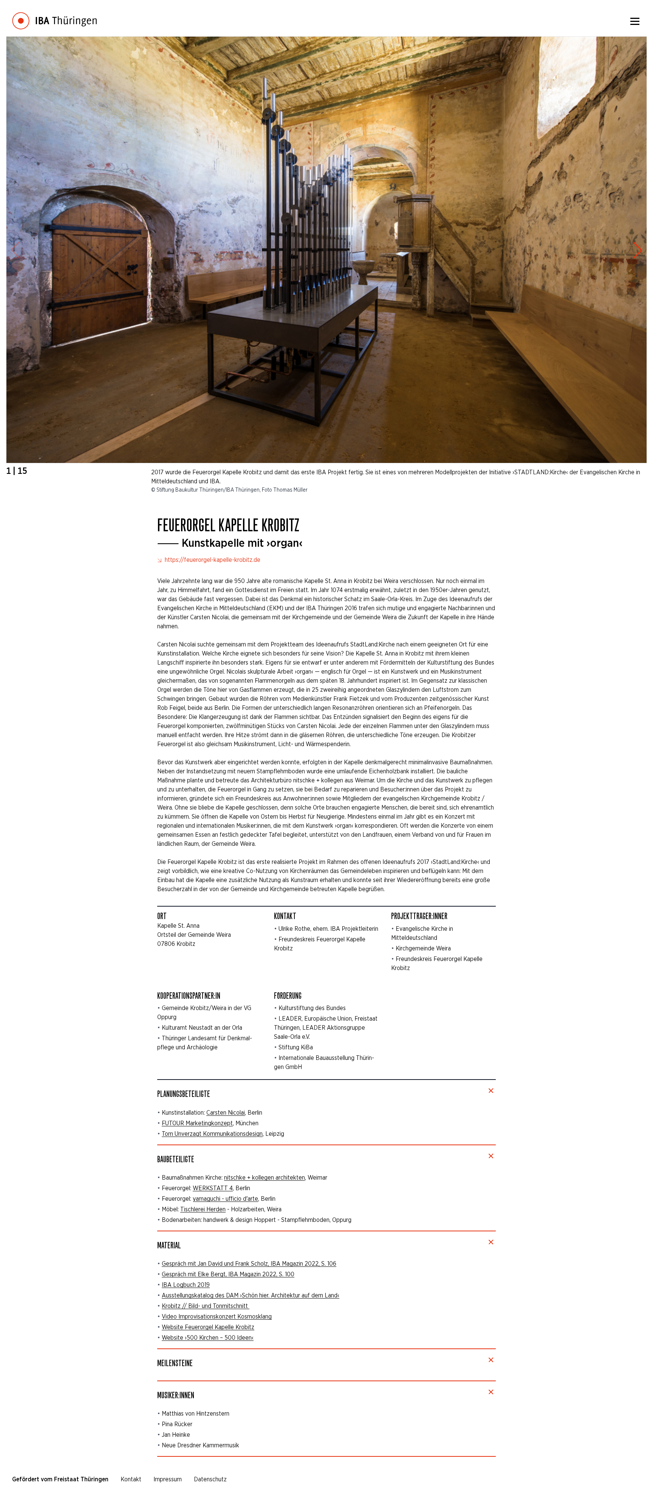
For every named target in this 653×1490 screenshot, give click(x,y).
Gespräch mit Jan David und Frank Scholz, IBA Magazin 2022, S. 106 (249, 1263)
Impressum (167, 1479)
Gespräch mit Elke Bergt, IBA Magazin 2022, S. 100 (228, 1274)
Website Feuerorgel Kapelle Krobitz (208, 1327)
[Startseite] (54, 15)
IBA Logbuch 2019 (186, 1284)
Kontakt (131, 1479)
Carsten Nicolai (225, 1112)
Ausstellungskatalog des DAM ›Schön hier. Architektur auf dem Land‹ (250, 1295)
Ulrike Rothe (294, 928)
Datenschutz (210, 1479)
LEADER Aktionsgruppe (333, 1027)
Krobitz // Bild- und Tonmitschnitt (205, 1306)
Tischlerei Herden (203, 1209)
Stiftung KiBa (296, 1047)
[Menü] (635, 21)
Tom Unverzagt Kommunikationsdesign (212, 1133)
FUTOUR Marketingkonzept (197, 1123)
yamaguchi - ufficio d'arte (225, 1198)
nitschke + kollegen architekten (264, 1177)
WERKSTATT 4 (213, 1188)
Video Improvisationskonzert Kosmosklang (217, 1316)
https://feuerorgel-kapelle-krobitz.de (211, 559)
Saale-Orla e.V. (292, 1036)
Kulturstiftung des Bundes (312, 1008)
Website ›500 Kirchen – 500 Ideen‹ (208, 1337)
